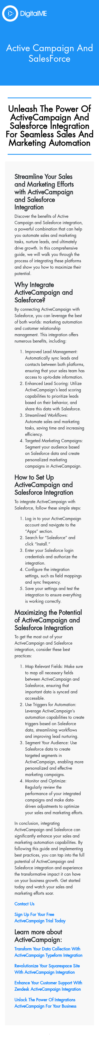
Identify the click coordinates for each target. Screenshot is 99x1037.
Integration (64, 972)
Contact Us (24, 904)
